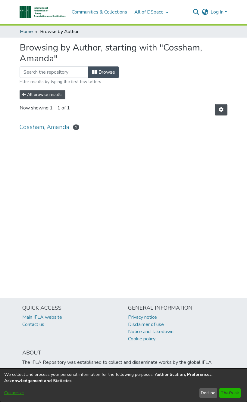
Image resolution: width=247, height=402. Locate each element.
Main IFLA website (42, 317)
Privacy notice (142, 317)
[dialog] (123, 385)
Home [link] (26, 31)
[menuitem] (150, 12)
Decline (208, 393)
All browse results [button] (44, 94)
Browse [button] (106, 72)
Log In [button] (218, 12)
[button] (43, 12)
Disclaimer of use (146, 324)
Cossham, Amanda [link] (44, 127)
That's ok (230, 393)
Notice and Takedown (151, 331)
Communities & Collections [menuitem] (99, 12)
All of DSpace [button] (149, 12)
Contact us (33, 324)
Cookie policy (141, 339)
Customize (14, 393)
